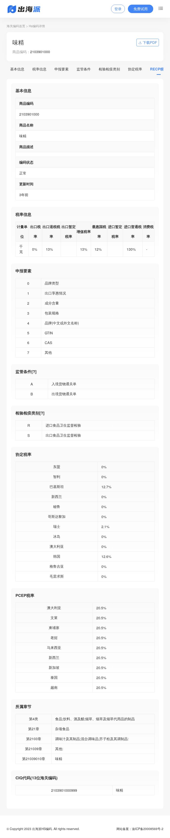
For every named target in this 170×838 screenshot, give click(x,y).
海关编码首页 (16, 26)
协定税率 (135, 69)
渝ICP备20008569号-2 (147, 828)
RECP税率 (158, 69)
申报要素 (61, 69)
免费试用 (140, 8)
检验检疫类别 (109, 69)
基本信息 (17, 69)
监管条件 (84, 69)
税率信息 (39, 69)
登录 (118, 8)
